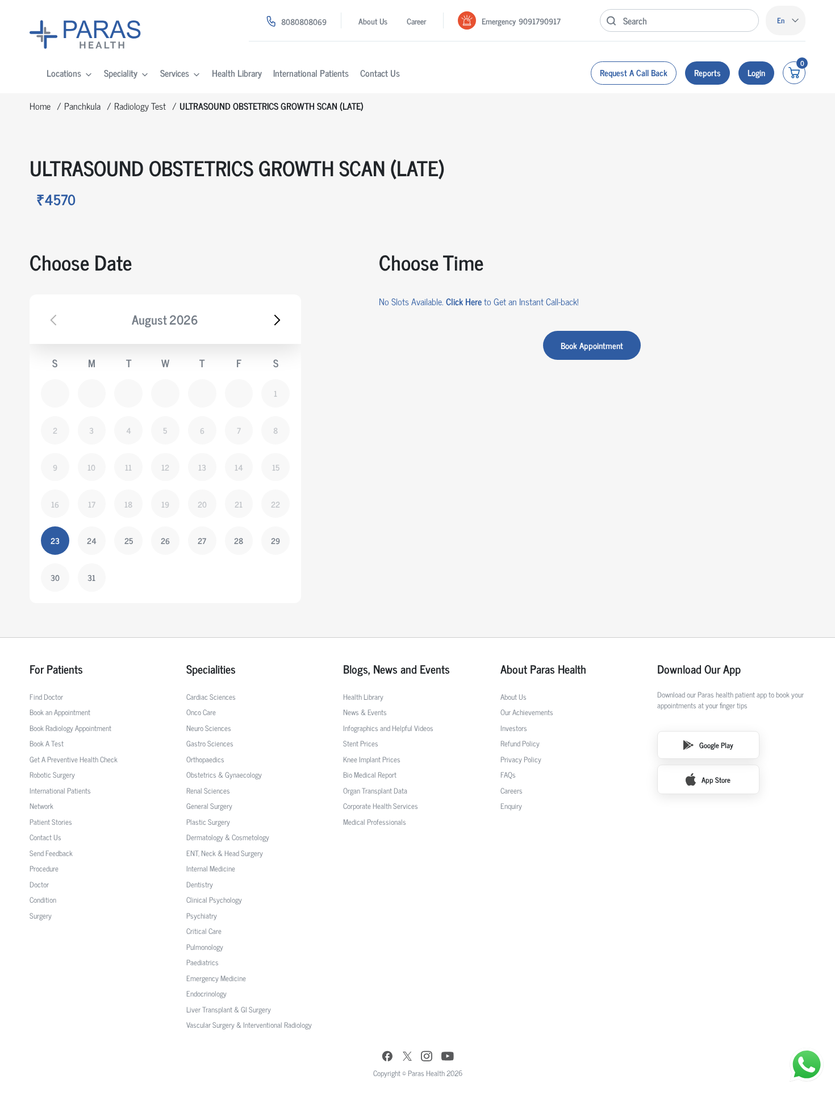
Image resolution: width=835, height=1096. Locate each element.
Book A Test (47, 743)
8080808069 (304, 21)
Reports (707, 72)
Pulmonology (204, 947)
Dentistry (199, 884)
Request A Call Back (633, 72)
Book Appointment (592, 345)
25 (128, 540)
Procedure (44, 868)
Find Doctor (46, 697)
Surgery (41, 915)
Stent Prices (360, 743)
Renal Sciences (208, 790)
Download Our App (699, 669)
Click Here (464, 301)
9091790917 (540, 21)
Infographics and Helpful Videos (388, 728)
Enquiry (511, 806)
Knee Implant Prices (371, 759)
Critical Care (204, 931)
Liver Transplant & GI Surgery (228, 1009)
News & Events (365, 712)
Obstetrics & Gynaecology (224, 775)
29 (275, 540)
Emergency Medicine (216, 978)
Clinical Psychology (214, 900)
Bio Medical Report (369, 775)
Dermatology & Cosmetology (227, 837)
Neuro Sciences (208, 728)
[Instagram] (426, 1057)
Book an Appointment (60, 712)
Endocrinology (206, 993)
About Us (372, 20)
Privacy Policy (520, 759)
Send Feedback (51, 853)
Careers (511, 790)
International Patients (311, 72)
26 (165, 540)
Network (41, 806)
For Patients (56, 669)
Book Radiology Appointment (70, 728)
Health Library (237, 72)
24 (92, 540)
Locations (64, 72)
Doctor (39, 884)
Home (40, 106)
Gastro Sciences (209, 743)
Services (174, 72)
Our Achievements (526, 712)
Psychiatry (201, 915)
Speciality (120, 72)
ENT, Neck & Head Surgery (224, 853)
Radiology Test (140, 106)
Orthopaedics (205, 759)
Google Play (716, 745)
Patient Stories (51, 822)
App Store (716, 780)
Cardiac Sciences (211, 697)
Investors (513, 728)
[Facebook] (387, 1057)
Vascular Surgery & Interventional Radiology (249, 1025)
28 (238, 540)
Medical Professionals (374, 822)
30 (55, 577)
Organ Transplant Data (375, 790)
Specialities (211, 669)
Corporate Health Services (380, 806)
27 (202, 540)
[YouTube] (447, 1057)
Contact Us (380, 72)
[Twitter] (407, 1058)
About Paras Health (543, 669)
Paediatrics (202, 962)
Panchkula (82, 106)
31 (91, 577)
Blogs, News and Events (396, 669)
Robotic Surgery (52, 775)
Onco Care (201, 712)
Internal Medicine (210, 868)
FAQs (508, 775)
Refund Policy (520, 743)
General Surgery (209, 806)
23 (55, 540)
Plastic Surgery (208, 822)
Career (416, 20)
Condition (43, 900)
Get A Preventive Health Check (74, 759)
